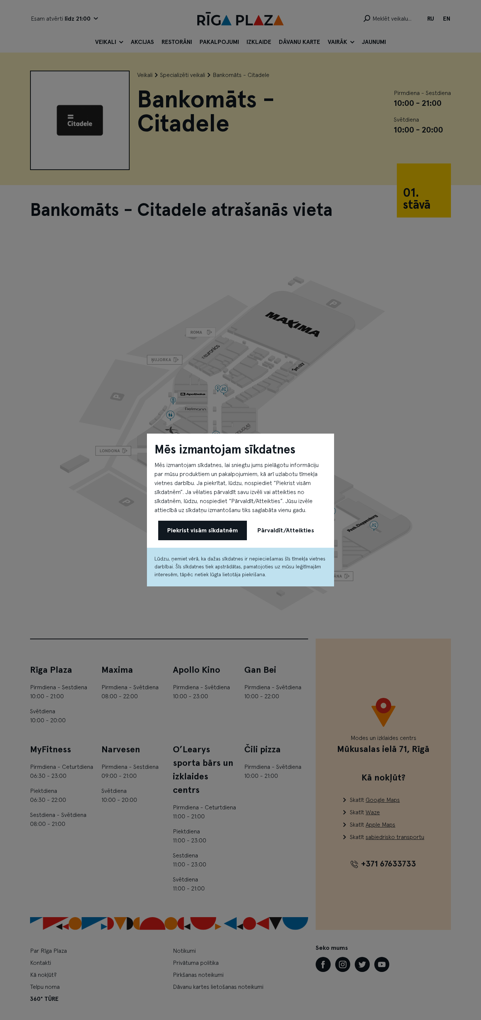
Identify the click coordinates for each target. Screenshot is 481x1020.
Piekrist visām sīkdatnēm (202, 530)
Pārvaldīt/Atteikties (285, 530)
